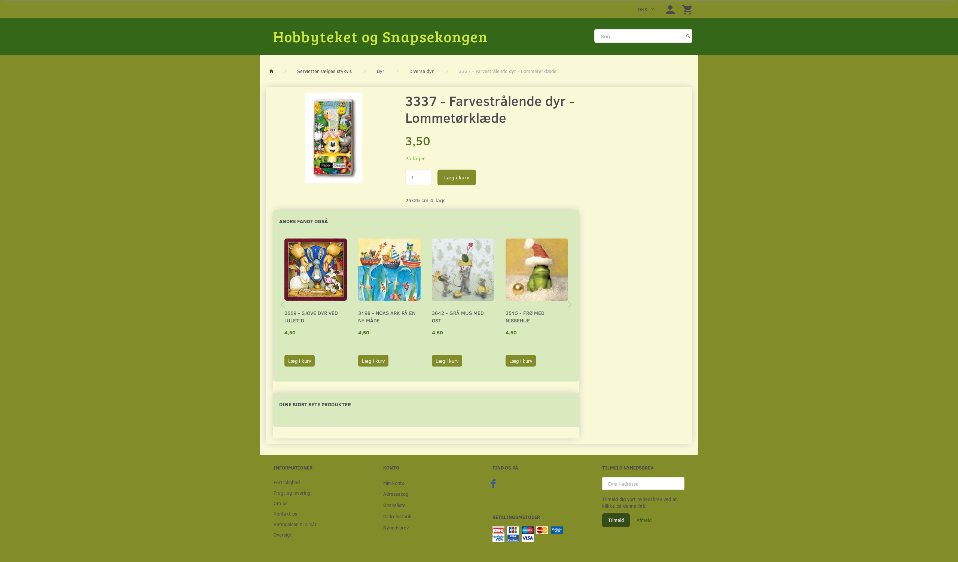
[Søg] (688, 36)
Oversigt (283, 534)
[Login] (670, 9)
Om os (280, 503)
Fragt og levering (292, 492)
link (640, 505)
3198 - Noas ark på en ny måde (386, 316)
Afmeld (644, 520)
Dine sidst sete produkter (315, 404)
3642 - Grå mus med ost (458, 316)
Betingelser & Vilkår (295, 524)
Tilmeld (616, 520)
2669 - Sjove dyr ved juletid (311, 316)
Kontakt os (285, 513)
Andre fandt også (303, 221)
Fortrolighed (287, 482)
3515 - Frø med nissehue (525, 316)
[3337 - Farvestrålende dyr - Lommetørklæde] (333, 137)
